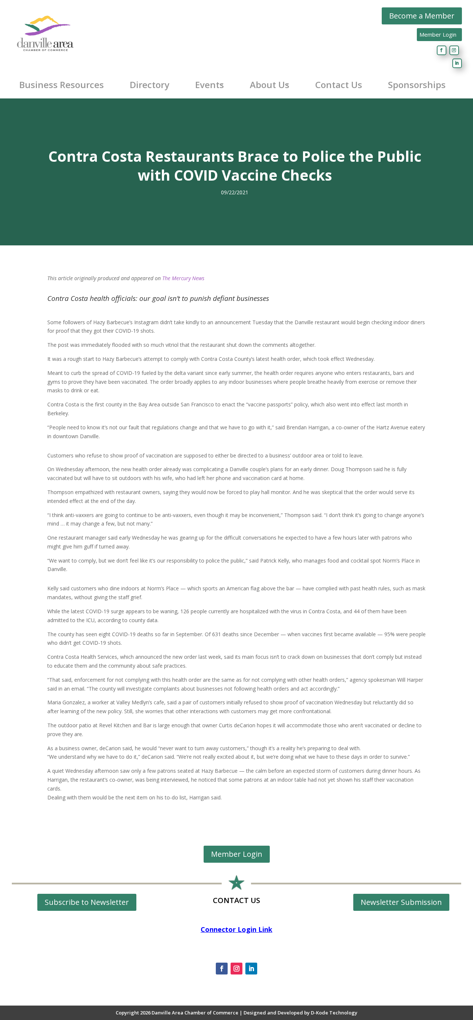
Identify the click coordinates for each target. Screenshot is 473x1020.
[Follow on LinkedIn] (457, 63)
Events (209, 84)
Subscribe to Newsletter (87, 902)
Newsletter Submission (401, 902)
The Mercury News (183, 278)
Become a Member (422, 16)
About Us (269, 84)
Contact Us (338, 84)
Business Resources (61, 84)
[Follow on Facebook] (441, 50)
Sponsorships (417, 84)
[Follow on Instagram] (454, 50)
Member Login (437, 34)
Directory (149, 84)
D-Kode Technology (334, 1012)
